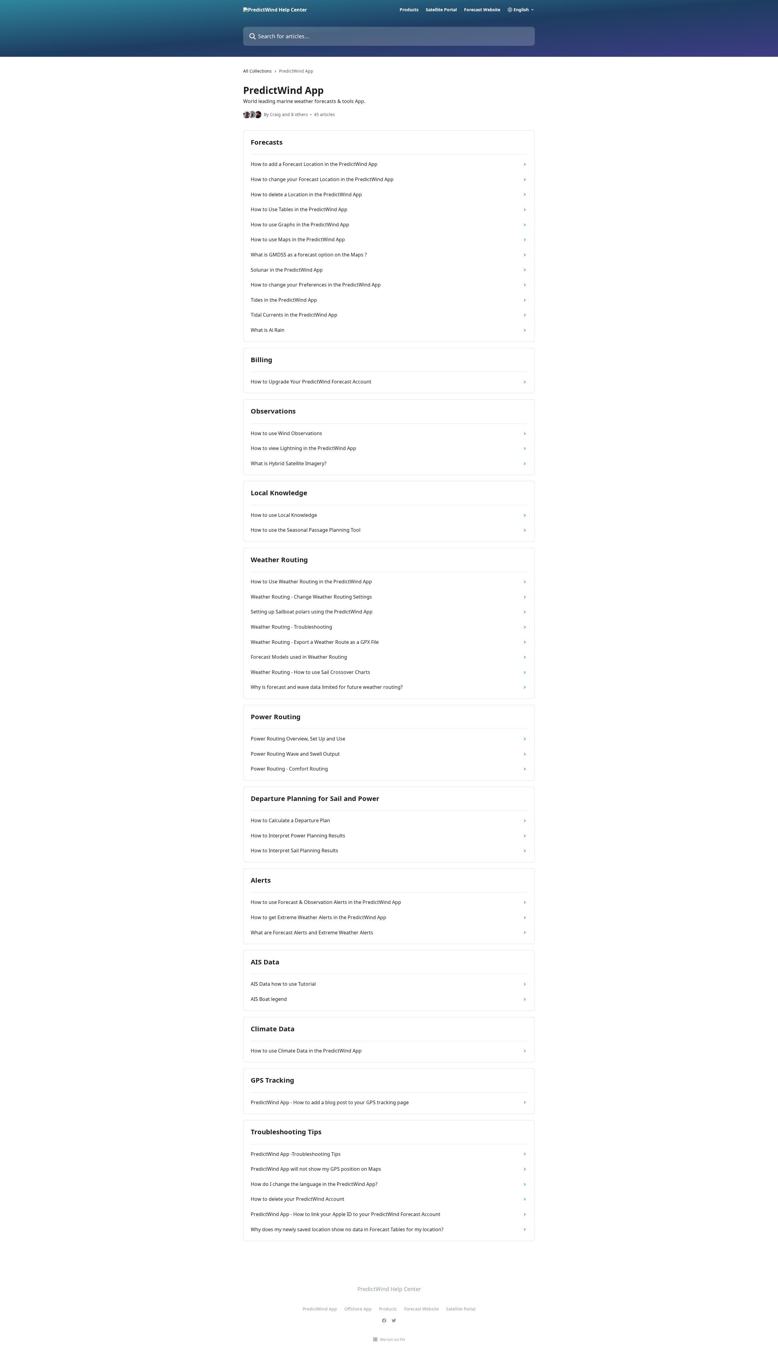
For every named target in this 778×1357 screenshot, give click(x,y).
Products (409, 10)
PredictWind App (320, 1309)
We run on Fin (392, 1339)
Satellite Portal (441, 10)
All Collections (257, 71)
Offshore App (358, 1309)
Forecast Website (482, 10)
